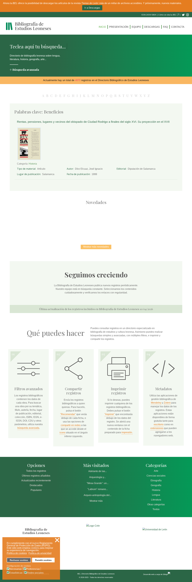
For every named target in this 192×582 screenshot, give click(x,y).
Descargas (152, 27)
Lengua (156, 495)
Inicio (102, 27)
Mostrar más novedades (96, 246)
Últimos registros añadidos (36, 475)
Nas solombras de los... (127, 221)
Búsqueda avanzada (25, 69)
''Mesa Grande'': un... (97, 483)
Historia (33, 163)
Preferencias (33, 569)
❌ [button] (57, 540)
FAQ (165, 27)
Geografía (156, 485)
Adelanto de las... (97, 471)
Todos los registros (36, 471)
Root (38, 226)
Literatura (156, 499)
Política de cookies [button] (17, 553)
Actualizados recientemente (36, 480)
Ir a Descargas (92, 7)
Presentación (118, 27)
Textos (156, 509)
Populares (36, 490)
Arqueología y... (97, 477)
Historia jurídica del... (96, 221)
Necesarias (15, 569)
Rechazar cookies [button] (19, 560)
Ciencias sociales (156, 475)
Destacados (36, 485)
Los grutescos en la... (65, 221)
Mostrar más (96, 501)
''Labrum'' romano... (97, 489)
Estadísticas (15, 573)
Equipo (136, 27)
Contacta (177, 27)
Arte (156, 471)
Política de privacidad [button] (39, 553)
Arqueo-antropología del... (97, 495)
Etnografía (156, 480)
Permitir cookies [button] (43, 560)
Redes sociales (35, 573)
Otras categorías (156, 504)
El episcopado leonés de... (33, 221)
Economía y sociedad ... (159, 221)
